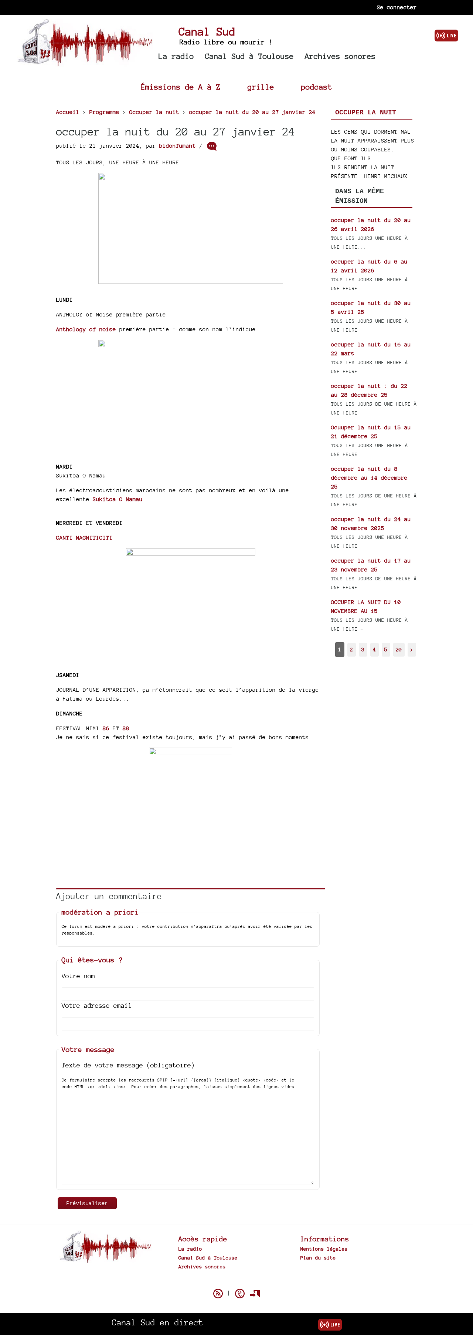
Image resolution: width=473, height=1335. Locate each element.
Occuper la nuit (365, 112)
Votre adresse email (97, 1005)
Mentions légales (324, 1249)
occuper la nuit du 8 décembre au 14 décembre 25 (369, 478)
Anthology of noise (86, 329)
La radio (176, 56)
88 (126, 728)
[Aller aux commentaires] (212, 146)
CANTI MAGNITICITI (84, 537)
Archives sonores (340, 56)
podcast (316, 86)
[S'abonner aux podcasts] (240, 1293)
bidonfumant (177, 145)
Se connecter (397, 7)
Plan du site (318, 1258)
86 (106, 728)
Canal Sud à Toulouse (249, 56)
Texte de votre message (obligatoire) (128, 1065)
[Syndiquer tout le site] (218, 1293)
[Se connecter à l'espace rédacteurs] (255, 1293)
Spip (236, 1281)
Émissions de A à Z (181, 86)
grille (261, 86)
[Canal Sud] (85, 63)
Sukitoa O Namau (118, 499)
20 (399, 649)
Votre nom (78, 976)
